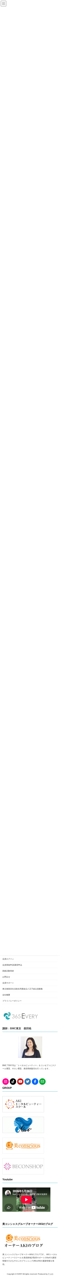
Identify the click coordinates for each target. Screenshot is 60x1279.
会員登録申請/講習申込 (12, 965)
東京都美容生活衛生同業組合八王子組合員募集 (22, 989)
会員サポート (8, 983)
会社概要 (6, 995)
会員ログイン (8, 959)
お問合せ (6, 977)
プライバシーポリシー (12, 1001)
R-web (50, 1274)
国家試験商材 (8, 971)
